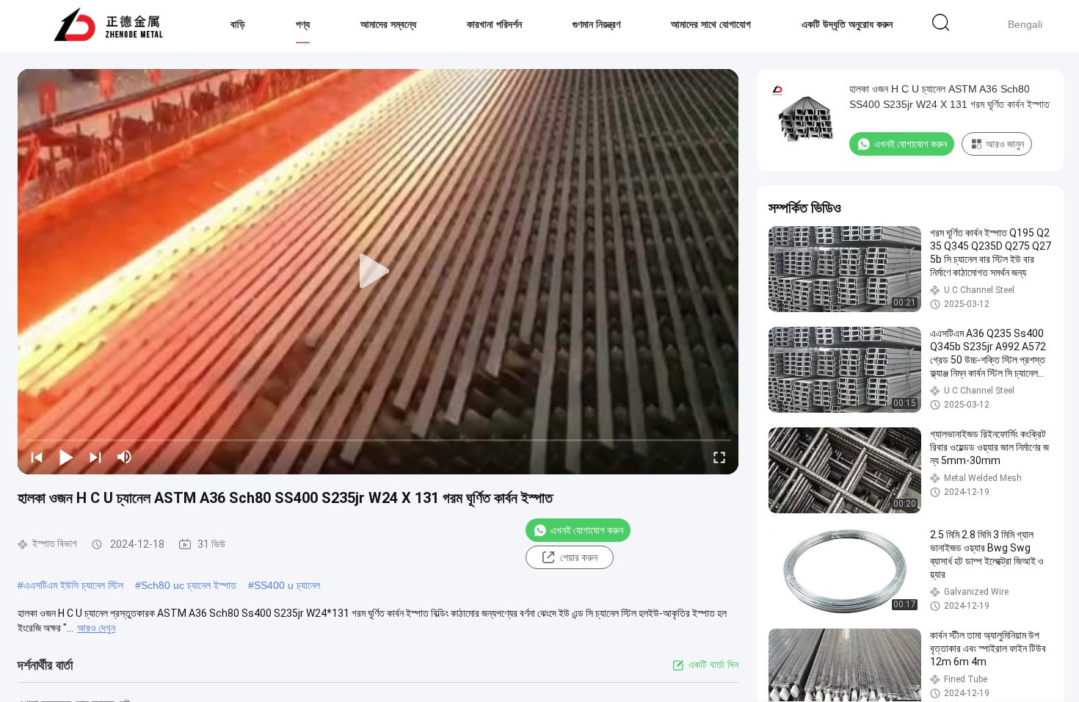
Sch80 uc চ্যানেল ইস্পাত (188, 585)
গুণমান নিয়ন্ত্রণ (596, 24)
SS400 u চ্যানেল (287, 585)
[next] (95, 457)
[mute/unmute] (124, 457)
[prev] (36, 457)
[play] (378, 271)
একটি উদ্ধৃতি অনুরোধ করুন (847, 24)
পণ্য (303, 24)
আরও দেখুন (96, 628)
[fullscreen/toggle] (719, 457)
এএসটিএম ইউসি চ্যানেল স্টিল (73, 585)
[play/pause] (66, 457)
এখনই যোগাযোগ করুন (587, 530)
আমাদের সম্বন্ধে (388, 24)
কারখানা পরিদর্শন (494, 24)
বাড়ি (237, 24)
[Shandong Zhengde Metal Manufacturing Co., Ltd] (108, 26)
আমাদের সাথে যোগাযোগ (711, 24)
